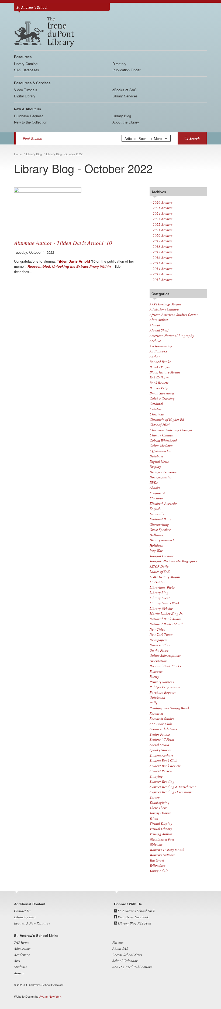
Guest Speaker (160, 529)
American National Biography (172, 335)
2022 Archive (161, 224)
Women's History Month (167, 849)
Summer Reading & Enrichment (173, 786)
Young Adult (159, 870)
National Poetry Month (167, 624)
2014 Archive (161, 268)
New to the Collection (30, 122)
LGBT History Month (165, 576)
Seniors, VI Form (162, 739)
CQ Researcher (161, 451)
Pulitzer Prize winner (165, 687)
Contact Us (22, 910)
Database (157, 456)
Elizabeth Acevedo (163, 503)
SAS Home (21, 942)
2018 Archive (161, 246)
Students (20, 966)
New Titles (157, 629)
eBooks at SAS (124, 89)
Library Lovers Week (164, 603)
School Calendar (124, 960)
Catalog (156, 409)
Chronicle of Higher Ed (167, 419)
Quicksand (157, 697)
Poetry (154, 676)
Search (194, 138)
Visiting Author (161, 833)
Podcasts (156, 671)
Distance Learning (163, 472)
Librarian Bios (25, 917)
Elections (156, 498)
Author (155, 356)
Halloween (157, 534)
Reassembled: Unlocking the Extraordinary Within (69, 266)
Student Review (161, 770)
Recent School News (127, 954)
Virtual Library (161, 828)
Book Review (159, 382)
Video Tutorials (25, 89)
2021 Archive (161, 229)
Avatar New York (50, 996)
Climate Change (161, 435)
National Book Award (165, 618)
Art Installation (161, 346)
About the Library (125, 122)
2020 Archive (161, 235)
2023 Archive (161, 218)
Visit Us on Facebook (133, 917)
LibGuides (157, 582)
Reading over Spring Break (169, 707)
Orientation (158, 660)
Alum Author (159, 319)
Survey (155, 797)
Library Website (161, 608)
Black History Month (165, 372)
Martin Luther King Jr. (166, 613)
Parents (117, 942)
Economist (157, 493)
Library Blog (121, 115)
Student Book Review (165, 765)
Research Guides (162, 718)
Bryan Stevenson (162, 393)
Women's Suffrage (162, 854)
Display (155, 466)
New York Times (161, 634)
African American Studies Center (174, 314)
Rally (153, 702)
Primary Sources (162, 681)
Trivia (154, 818)
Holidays (156, 545)
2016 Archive (161, 257)
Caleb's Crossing (162, 398)
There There (158, 807)
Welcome (156, 844)
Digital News (159, 461)
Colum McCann (161, 445)
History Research (162, 540)
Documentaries (161, 477)
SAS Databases (26, 69)
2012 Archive (161, 279)
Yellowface (157, 865)
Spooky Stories (160, 749)
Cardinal (156, 403)
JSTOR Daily (159, 566)
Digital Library (24, 95)
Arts (17, 960)
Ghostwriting (159, 524)
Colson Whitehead (163, 440)
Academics (22, 954)
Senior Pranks (160, 734)
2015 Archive (161, 262)
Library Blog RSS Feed (134, 923)
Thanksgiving (160, 802)
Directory (119, 63)
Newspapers (158, 639)
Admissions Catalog (164, 309)
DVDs (154, 482)
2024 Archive (161, 213)
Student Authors (161, 755)
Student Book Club (163, 760)
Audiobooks (158, 351)
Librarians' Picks (162, 587)
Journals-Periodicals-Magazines (173, 561)
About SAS (120, 948)
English (155, 508)
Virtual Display (161, 823)
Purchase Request (28, 115)
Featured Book (160, 519)
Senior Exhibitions (163, 728)
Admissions (22, 948)
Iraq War (156, 550)
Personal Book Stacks (165, 666)
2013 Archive (161, 273)
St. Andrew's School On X (136, 910)
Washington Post (162, 839)
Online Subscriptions (165, 655)
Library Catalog (25, 63)
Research (156, 713)
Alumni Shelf (159, 330)
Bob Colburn (159, 377)
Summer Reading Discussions (171, 791)
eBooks (155, 487)
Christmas (157, 414)
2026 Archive (161, 202)
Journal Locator (162, 555)
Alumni (155, 325)
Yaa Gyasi (157, 860)
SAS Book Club (161, 723)
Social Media (159, 744)
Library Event (160, 597)
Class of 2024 (160, 424)
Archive (155, 340)
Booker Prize (159, 388)
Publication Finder (126, 69)
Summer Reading (162, 781)
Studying (156, 776)
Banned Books (160, 361)
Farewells (157, 513)
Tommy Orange (160, 812)
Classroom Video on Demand (171, 430)
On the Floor (159, 650)
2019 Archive (161, 240)
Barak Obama (160, 367)
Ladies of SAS (160, 571)
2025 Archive (161, 207)
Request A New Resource (32, 923)
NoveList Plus (160, 645)
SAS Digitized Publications (132, 966)
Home (18, 154)
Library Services (125, 95)
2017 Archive (161, 251)
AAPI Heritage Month (165, 304)
